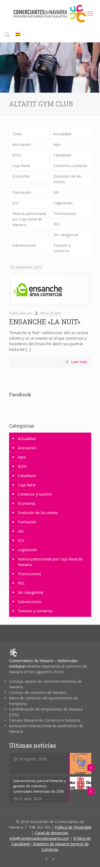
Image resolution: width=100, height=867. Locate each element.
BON (16, 155)
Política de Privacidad (73, 827)
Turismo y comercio (62, 248)
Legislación (63, 202)
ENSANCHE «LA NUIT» (44, 321)
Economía (21, 176)
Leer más (79, 361)
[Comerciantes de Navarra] (50, 13)
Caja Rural (21, 165)
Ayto (57, 144)
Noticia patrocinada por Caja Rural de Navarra (29, 219)
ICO (15, 202)
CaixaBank (62, 155)
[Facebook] (46, 858)
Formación (21, 192)
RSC (56, 224)
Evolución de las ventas (67, 179)
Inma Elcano (50, 313)
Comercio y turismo (70, 165)
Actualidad (62, 133)
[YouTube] (54, 858)
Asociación (21, 144)
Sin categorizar (66, 234)
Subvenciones (24, 245)
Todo (17, 133)
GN (56, 192)
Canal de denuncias (51, 832)
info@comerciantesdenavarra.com (39, 838)
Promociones (65, 213)
